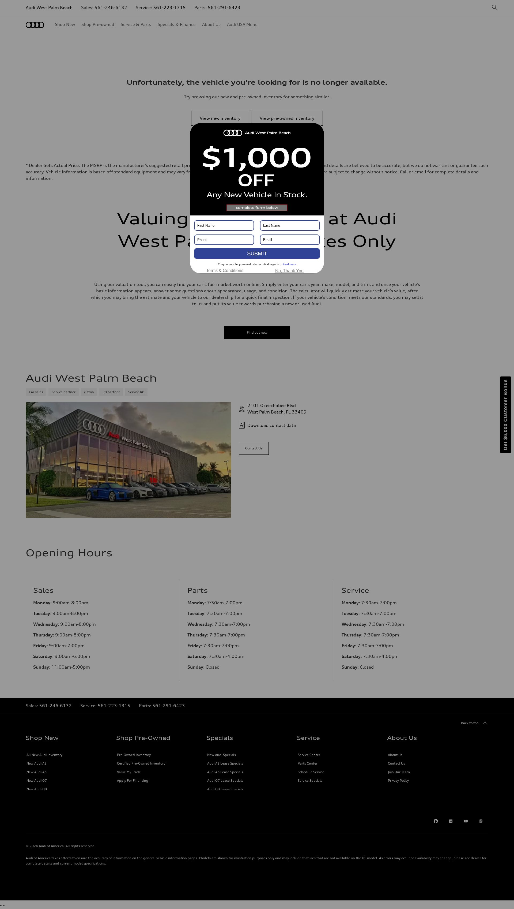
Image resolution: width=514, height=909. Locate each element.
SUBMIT (257, 253)
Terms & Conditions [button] (224, 270)
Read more (289, 264)
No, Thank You (289, 271)
